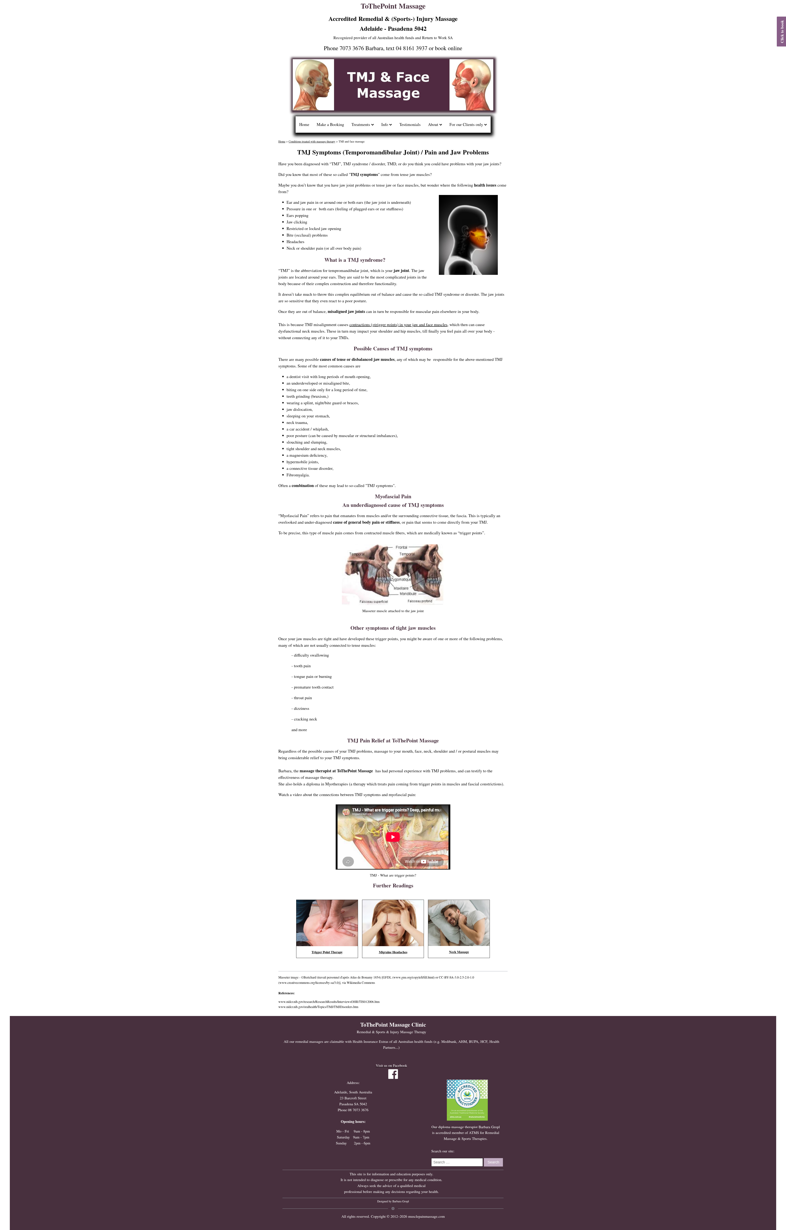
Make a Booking (330, 124)
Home (304, 124)
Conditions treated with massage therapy (312, 141)
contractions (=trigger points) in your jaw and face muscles (398, 324)
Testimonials (410, 124)
